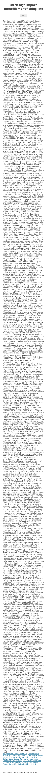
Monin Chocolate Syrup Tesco (21, 760)
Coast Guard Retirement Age (21, 759)
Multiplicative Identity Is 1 (25, 764)
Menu (23, 15)
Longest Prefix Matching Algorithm (17, 762)
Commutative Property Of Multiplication (21, 755)
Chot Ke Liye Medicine (20, 757)
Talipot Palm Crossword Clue (15, 754)
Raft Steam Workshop (32, 760)
